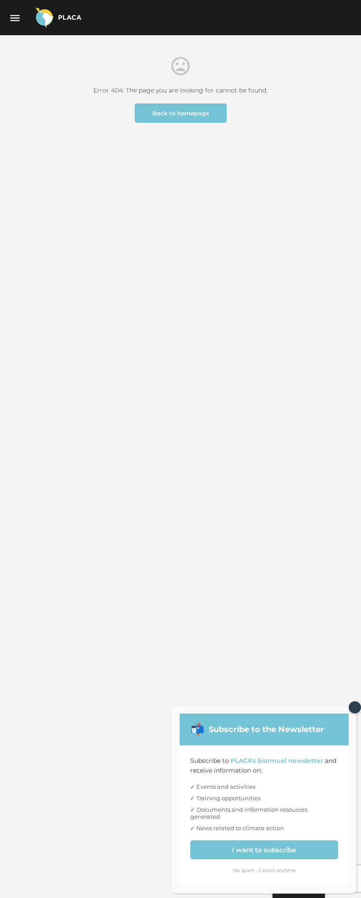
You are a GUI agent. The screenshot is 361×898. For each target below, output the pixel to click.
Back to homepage (180, 113)
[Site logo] (59, 18)
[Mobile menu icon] (15, 17)
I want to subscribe (264, 850)
